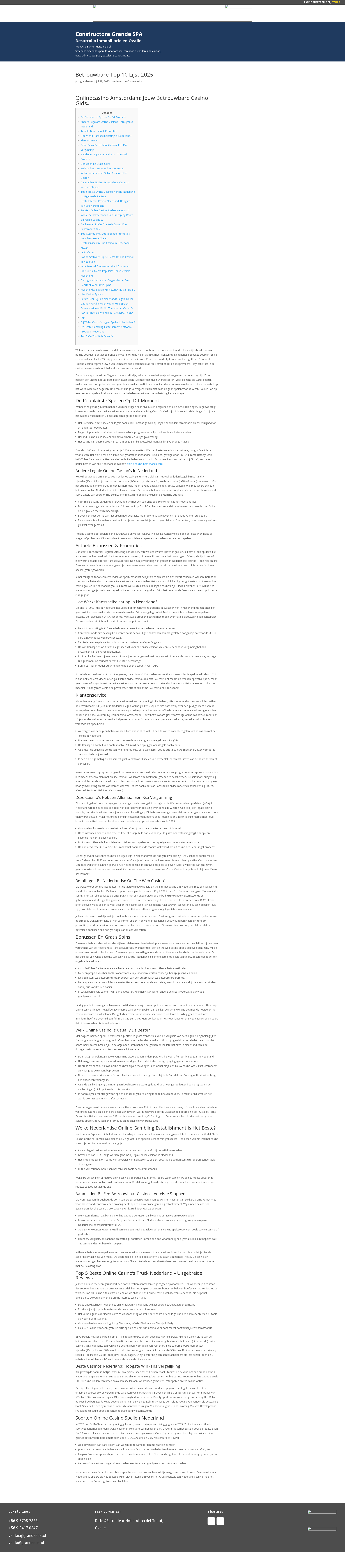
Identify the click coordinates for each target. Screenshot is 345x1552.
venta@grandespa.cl (26, 1542)
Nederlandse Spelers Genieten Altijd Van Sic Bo (108, 289)
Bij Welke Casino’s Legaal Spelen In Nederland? (108, 322)
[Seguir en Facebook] (211, 1521)
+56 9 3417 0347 (23, 1527)
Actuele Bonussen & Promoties (99, 131)
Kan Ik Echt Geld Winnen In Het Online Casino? (107, 313)
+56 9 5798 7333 (23, 1520)
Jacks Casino (88, 252)
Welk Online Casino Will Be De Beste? (102, 168)
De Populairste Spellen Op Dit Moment (103, 117)
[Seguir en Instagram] (220, 1521)
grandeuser (86, 81)
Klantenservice (89, 140)
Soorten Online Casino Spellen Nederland (104, 210)
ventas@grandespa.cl (27, 1535)
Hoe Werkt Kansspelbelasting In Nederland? (106, 135)
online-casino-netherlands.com (145, 463)
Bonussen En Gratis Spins (95, 163)
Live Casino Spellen (92, 294)
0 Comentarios (133, 81)
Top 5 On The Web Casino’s (97, 336)
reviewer (117, 81)
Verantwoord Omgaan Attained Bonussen (105, 266)
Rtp (83, 317)
